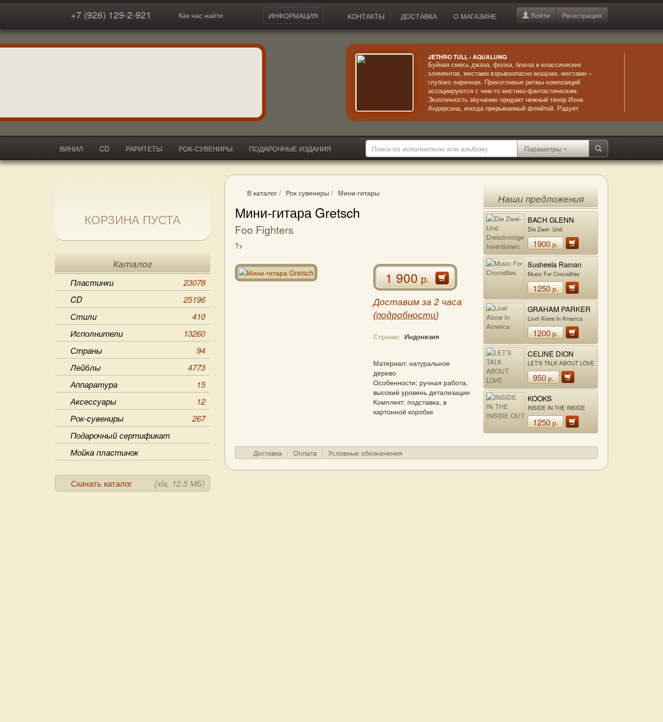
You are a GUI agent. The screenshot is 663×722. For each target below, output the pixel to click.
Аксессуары (137, 401)
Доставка (267, 453)
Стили (137, 316)
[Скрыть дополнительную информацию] (638, 82)
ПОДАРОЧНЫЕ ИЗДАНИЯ (290, 148)
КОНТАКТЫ (366, 16)
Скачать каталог (138, 483)
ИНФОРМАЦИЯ (293, 15)
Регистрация (582, 15)
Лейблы (137, 367)
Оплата (305, 453)
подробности (406, 315)
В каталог (262, 192)
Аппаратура (137, 384)
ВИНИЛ (71, 148)
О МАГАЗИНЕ (475, 16)
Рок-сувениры (137, 418)
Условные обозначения (365, 453)
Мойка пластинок (104, 452)
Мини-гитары (359, 192)
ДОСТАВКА (419, 16)
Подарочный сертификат (120, 435)
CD (104, 148)
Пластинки (137, 282)
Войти (539, 15)
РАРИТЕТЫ (144, 148)
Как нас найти (201, 15)
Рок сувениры (307, 192)
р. (545, 243)
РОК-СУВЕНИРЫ (205, 148)
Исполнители (137, 333)
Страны (137, 350)
